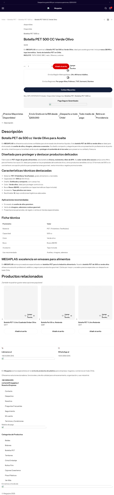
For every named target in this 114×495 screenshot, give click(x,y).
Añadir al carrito (61, 66)
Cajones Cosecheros (13, 470)
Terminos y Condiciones (14, 421)
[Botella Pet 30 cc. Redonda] (58, 303)
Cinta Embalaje (11, 460)
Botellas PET (11, 20)
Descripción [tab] (8, 123)
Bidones (8, 445)
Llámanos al (7, 352)
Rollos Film (9, 465)
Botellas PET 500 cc (25, 20)
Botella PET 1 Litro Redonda (89, 322)
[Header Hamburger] (4, 8)
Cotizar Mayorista (68, 90)
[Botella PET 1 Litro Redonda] (95, 303)
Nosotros (8, 401)
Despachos (9, 396)
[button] (21, 331)
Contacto (8, 391)
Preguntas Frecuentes (13, 406)
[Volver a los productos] (108, 20)
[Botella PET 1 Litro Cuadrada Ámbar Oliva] (21, 303)
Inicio (3, 20)
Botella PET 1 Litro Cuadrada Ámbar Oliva (20, 322)
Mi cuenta (9, 416)
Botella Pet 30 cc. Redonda (51, 322)
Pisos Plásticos (10, 475)
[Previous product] (105, 19)
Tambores (9, 455)
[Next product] (111, 19)
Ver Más (8, 480)
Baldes (7, 440)
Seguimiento (10, 411)
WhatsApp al (63, 352)
